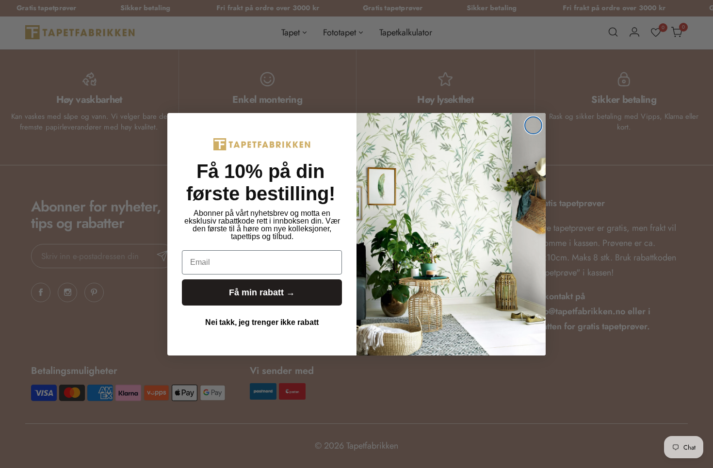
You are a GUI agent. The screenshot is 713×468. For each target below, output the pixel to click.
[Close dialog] (533, 125)
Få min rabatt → (262, 292)
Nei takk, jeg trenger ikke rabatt (262, 322)
